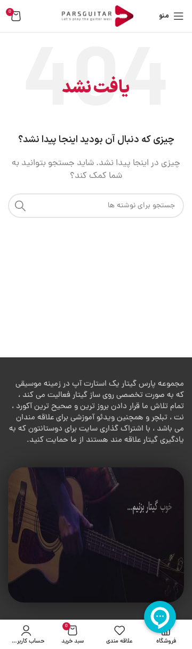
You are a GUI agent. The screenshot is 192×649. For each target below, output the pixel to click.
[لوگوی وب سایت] (96, 17)
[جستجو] (20, 205)
